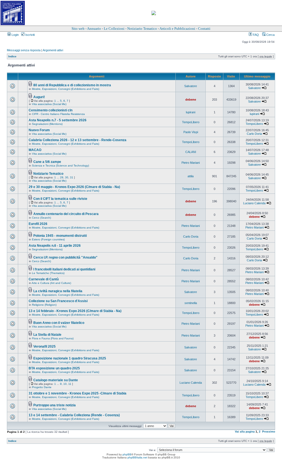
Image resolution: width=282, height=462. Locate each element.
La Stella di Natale (47, 335)
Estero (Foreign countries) (48, 239)
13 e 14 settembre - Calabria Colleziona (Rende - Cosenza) (74, 415)
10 (65, 383)
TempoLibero (190, 122)
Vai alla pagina (245, 431)
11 (69, 383)
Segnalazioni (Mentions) (47, 123)
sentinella (191, 303)
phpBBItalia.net (137, 457)
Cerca (270, 34)
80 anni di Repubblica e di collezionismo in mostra (72, 85)
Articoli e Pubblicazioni (177, 28)
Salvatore (190, 86)
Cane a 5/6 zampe (47, 162)
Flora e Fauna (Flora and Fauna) (53, 338)
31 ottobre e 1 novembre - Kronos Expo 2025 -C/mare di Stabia (77, 393)
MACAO (35, 150)
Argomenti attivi (53, 50)
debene (190, 99)
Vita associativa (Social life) (49, 104)
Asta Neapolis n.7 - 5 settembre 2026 (57, 120)
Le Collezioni (114, 28)
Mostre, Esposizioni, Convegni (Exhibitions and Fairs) (65, 88)
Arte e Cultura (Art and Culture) (51, 282)
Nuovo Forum (39, 130)
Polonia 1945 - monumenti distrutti (60, 236)
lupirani (190, 112)
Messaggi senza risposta (23, 50)
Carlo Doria (254, 133)
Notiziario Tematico (142, 28)
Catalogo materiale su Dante (55, 380)
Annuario (94, 28)
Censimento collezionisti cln (50, 110)
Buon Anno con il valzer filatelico (58, 323)
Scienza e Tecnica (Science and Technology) (60, 165)
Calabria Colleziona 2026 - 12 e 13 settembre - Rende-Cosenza (77, 140)
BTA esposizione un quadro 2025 (54, 368)
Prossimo (268, 431)
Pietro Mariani (190, 162)
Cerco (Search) (41, 217)
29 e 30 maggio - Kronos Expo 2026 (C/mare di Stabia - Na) (74, 187)
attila (191, 176)
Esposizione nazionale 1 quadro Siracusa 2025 (69, 358)
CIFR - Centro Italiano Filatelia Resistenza (58, 114)
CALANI (190, 152)
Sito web (78, 28)
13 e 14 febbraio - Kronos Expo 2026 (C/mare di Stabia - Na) (75, 311)
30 (66, 177)
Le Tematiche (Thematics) (48, 273)
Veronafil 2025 (44, 346)
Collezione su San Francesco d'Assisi (58, 301)
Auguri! (39, 97)
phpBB (127, 454)
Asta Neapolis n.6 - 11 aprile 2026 (55, 246)
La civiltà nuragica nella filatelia (57, 291)
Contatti (204, 28)
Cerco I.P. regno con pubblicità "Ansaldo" (65, 257)
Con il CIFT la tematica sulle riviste (60, 199)
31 (71, 177)
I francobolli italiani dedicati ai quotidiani (64, 269)
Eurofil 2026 (38, 224)
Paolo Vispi (190, 132)
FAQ (255, 34)
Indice (12, 56)
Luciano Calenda (254, 203)
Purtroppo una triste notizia (54, 405)
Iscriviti (30, 34)
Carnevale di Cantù (44, 279)
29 (61, 177)
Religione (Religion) (44, 304)
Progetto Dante (41, 387)
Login (15, 34)
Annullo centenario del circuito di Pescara (66, 214)
